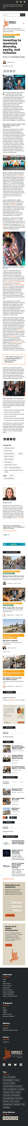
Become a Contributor (8, 1016)
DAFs (23, 1104)
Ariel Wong (9, 583)
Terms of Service (7, 985)
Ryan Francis (14, 750)
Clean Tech (6, 1083)
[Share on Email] (14, 71)
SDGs (4, 1008)
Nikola (12, 1092)
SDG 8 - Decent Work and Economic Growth (13, 471)
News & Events (7, 983)
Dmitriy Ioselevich (15, 760)
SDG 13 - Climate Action (9, 637)
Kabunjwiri (18, 1092)
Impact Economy (8, 456)
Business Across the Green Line (13, 576)
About (4, 979)
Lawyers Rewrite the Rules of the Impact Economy (17, 757)
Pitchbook (13, 204)
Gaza (5, 1077)
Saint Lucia (6, 1101)
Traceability (21, 1089)
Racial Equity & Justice (10, 464)
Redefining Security (8, 573)
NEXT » (14, 817)
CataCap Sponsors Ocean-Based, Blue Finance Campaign (18, 842)
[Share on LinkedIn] (5, 71)
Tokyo (11, 1101)
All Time (21, 781)
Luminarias (5, 1028)
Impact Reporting (15, 1095)
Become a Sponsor (8, 989)
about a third (18, 176)
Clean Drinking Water (8, 1080)
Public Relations (11, 1077)
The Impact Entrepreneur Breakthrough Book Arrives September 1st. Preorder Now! (13, 6)
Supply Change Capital (18, 342)
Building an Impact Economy (10, 1030)
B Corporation (18, 1086)
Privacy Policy (6, 987)
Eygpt (5, 1089)
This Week (14, 781)
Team (4, 981)
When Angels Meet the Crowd (13, 608)
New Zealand (19, 1098)
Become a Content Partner (10, 530)
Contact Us (6, 1042)
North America (8, 462)
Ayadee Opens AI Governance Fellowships (17, 852)
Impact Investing (8, 459)
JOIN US (8, 945)
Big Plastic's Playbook (10, 640)
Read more (21, 517)
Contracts (17, 1080)
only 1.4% (16, 219)
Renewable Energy (8, 1104)
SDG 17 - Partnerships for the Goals (11, 603)
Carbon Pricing (7, 1095)
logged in (12, 700)
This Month (6, 781)
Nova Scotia (6, 1092)
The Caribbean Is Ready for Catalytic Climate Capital (18, 747)
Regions (5, 1010)
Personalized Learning (8, 1086)
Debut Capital (20, 330)
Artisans (17, 1101)
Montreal (12, 1083)
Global (20, 453)
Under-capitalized (9, 478)
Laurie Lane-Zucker (11, 647)
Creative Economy (8, 36)
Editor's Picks (8, 450)
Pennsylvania (6, 1107)
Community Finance (12, 1089)
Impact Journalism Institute (10, 996)
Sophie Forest (11, 62)
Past (11, 827)
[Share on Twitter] (8, 71)
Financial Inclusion (9, 453)
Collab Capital (13, 336)
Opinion (5, 1012)
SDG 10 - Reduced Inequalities (10, 34)
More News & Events (8, 878)
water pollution (17, 1104)
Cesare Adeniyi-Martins (16, 770)
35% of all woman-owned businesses (14, 281)
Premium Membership (8, 994)
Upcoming (5, 732)
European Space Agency (9, 1098)
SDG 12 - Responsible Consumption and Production (12, 635)
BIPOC (11, 475)
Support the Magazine (8, 992)
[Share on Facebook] (11, 71)
